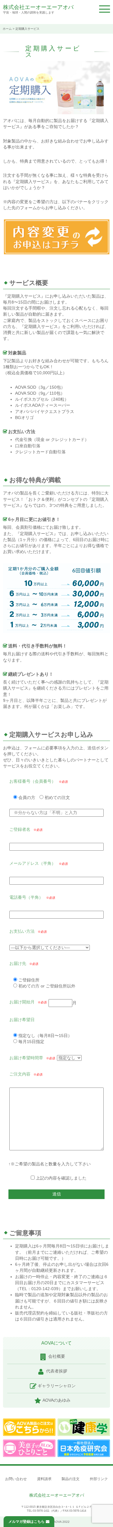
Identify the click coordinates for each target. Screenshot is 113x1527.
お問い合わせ (16, 1479)
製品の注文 (70, 1479)
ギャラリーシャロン (57, 1385)
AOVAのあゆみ (56, 1400)
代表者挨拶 (56, 1371)
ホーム (7, 28)
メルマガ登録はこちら (26, 1521)
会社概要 (56, 1356)
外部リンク (99, 1479)
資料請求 (44, 1479)
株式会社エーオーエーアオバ (38, 7)
